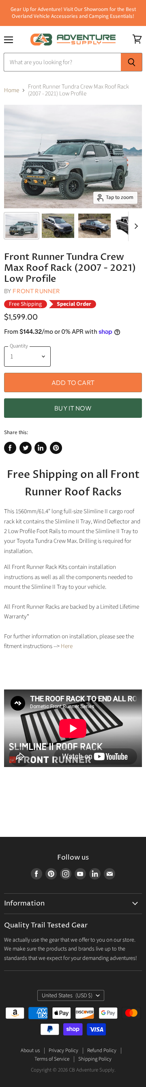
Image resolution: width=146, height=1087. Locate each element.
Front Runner (36, 291)
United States (67, 996)
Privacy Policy (63, 1050)
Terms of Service (51, 1059)
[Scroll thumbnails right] (134, 227)
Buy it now (73, 408)
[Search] (131, 62)
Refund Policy (101, 1050)
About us (30, 1050)
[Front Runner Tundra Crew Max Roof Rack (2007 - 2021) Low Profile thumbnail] (21, 226)
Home (11, 90)
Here (67, 646)
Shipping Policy (95, 1059)
